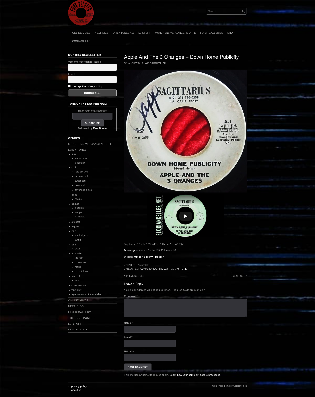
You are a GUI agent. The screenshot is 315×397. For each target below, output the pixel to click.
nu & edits (76, 253)
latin (73, 244)
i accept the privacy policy (87, 86)
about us (76, 389)
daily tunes (77, 149)
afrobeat (75, 222)
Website (129, 351)
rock (77, 280)
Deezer (159, 256)
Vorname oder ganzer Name (84, 61)
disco (74, 195)
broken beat (81, 262)
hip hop (75, 204)
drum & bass (81, 271)
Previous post (135, 276)
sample (78, 212)
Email (128, 337)
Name (128, 322)
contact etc (81, 41)
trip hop (79, 258)
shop (230, 32)
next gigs (101, 32)
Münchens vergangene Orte (175, 32)
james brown (81, 158)
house (78, 267)
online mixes (81, 32)
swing (78, 240)
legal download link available (86, 294)
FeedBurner (100, 128)
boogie (78, 199)
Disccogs (130, 250)
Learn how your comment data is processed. (195, 374)
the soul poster (81, 317)
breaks (81, 216)
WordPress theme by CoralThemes (229, 386)
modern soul (81, 176)
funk (184, 269)
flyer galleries (211, 32)
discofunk (80, 163)
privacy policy (79, 386)
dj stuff (144, 32)
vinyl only (76, 290)
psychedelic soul (83, 190)
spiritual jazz (81, 235)
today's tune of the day (153, 269)
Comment (130, 296)
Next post (238, 276)
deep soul (80, 185)
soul (73, 167)
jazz (73, 231)
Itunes (137, 256)
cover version (78, 285)
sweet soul (80, 181)
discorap (79, 208)
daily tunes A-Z (123, 32)
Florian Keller (156, 63)
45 (178, 269)
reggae (75, 226)
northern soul (81, 171)
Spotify (148, 256)
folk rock (76, 276)
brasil (77, 248)
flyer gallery (79, 312)
